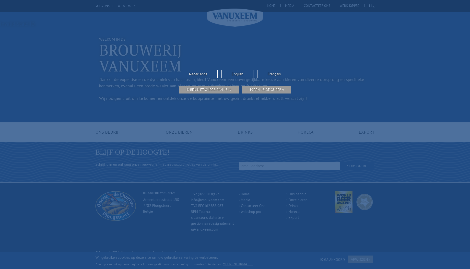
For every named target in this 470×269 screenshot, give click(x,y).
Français (274, 74)
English (237, 74)
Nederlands (198, 74)
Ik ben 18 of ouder (265, 89)
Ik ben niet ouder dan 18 (207, 89)
